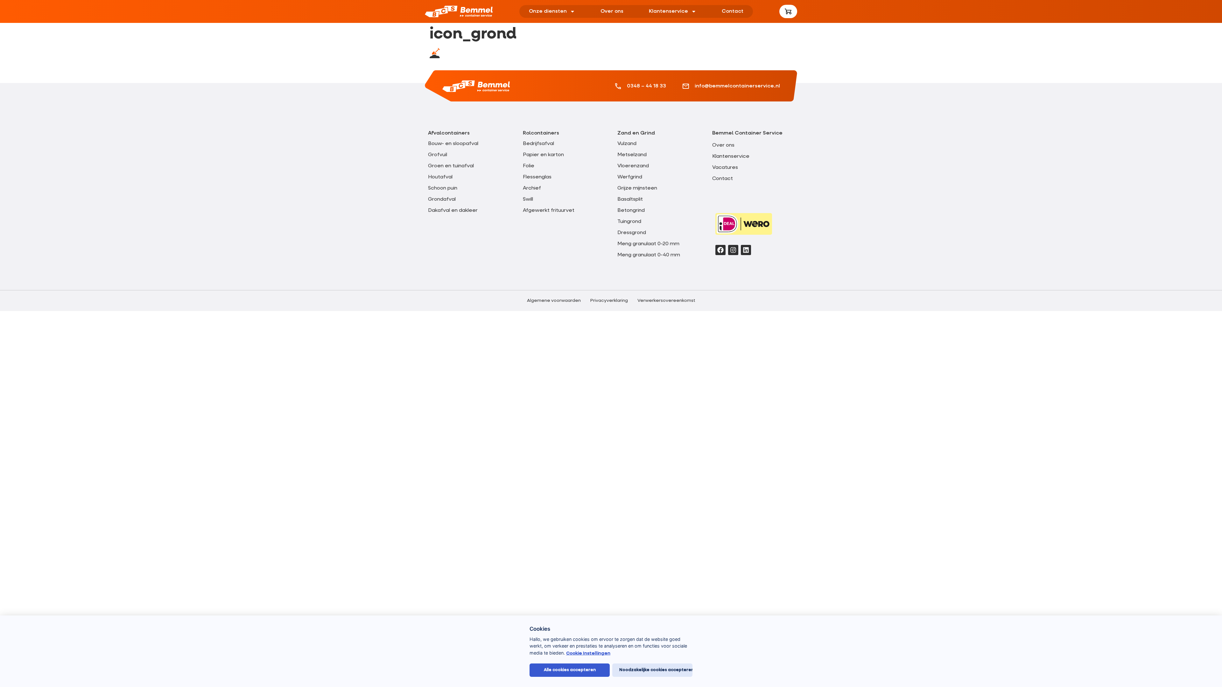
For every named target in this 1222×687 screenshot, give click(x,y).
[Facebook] (720, 250)
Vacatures (725, 167)
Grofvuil (437, 154)
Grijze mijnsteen (637, 188)
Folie (528, 166)
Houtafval (440, 177)
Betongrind (631, 210)
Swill (528, 199)
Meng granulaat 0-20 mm (648, 243)
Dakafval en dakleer (453, 210)
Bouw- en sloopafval (453, 143)
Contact (732, 11)
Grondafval (442, 199)
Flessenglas (537, 177)
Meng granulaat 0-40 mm (648, 255)
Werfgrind (629, 177)
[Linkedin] (746, 250)
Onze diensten (548, 11)
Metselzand (632, 154)
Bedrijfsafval (538, 143)
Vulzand (626, 143)
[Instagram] (733, 250)
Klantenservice (668, 11)
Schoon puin (442, 188)
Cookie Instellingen (588, 653)
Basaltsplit (630, 199)
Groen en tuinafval (451, 166)
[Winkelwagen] (788, 11)
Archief (532, 188)
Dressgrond (631, 232)
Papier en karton (543, 154)
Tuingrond (629, 221)
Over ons (611, 11)
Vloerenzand (633, 166)
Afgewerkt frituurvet (548, 210)
